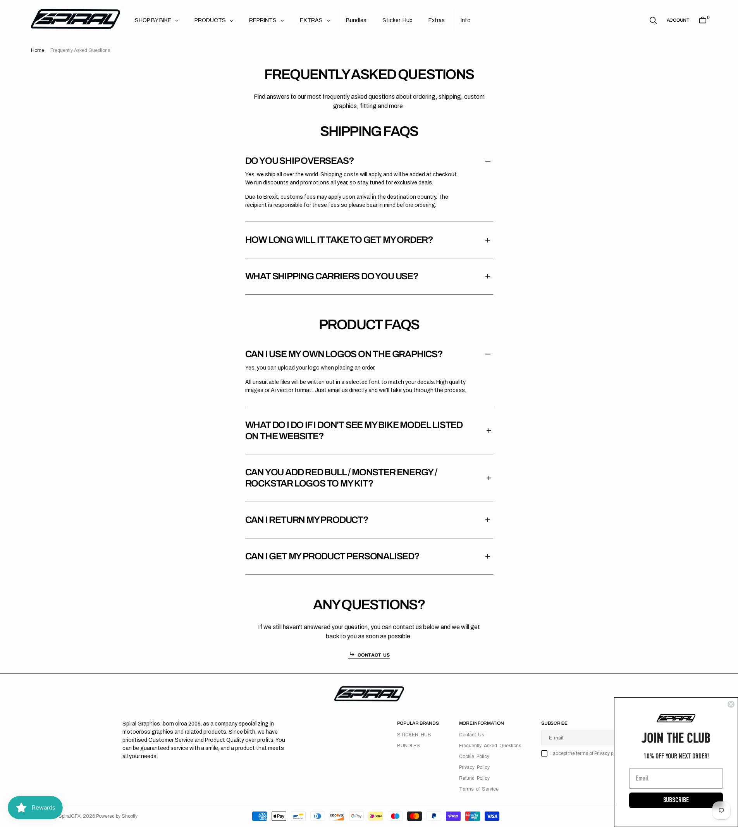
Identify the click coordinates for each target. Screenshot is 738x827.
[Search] (653, 20)
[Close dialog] (731, 704)
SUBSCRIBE (676, 800)
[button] (678, 20)
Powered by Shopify (117, 816)
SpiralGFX (69, 816)
